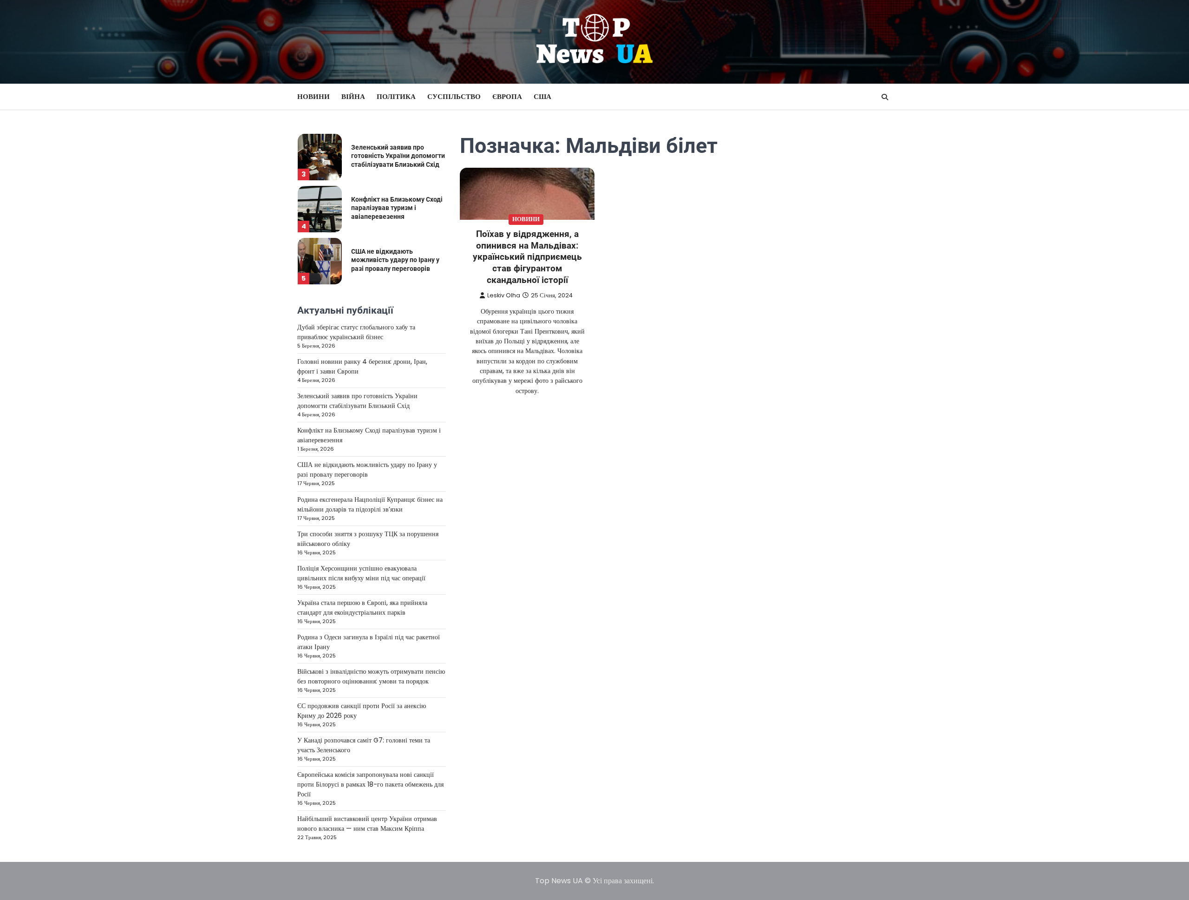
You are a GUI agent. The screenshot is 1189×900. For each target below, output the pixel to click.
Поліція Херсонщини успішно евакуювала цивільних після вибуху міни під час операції (361, 573)
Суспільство (454, 96)
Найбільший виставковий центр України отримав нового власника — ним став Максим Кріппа (367, 823)
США (542, 96)
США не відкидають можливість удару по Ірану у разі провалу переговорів (395, 260)
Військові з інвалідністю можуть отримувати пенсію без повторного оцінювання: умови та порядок (371, 676)
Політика (396, 96)
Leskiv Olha (503, 295)
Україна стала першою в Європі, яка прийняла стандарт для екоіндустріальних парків (362, 607)
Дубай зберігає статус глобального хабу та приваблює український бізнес (356, 332)
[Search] (885, 97)
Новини (313, 96)
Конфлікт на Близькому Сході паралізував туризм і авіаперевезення (397, 208)
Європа (507, 96)
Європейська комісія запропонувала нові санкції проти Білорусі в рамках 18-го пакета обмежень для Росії (370, 784)
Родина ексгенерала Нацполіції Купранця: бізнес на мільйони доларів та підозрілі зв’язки (370, 504)
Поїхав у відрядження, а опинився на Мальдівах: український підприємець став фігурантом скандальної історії (527, 257)
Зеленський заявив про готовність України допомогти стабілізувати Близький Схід (398, 156)
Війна (353, 96)
